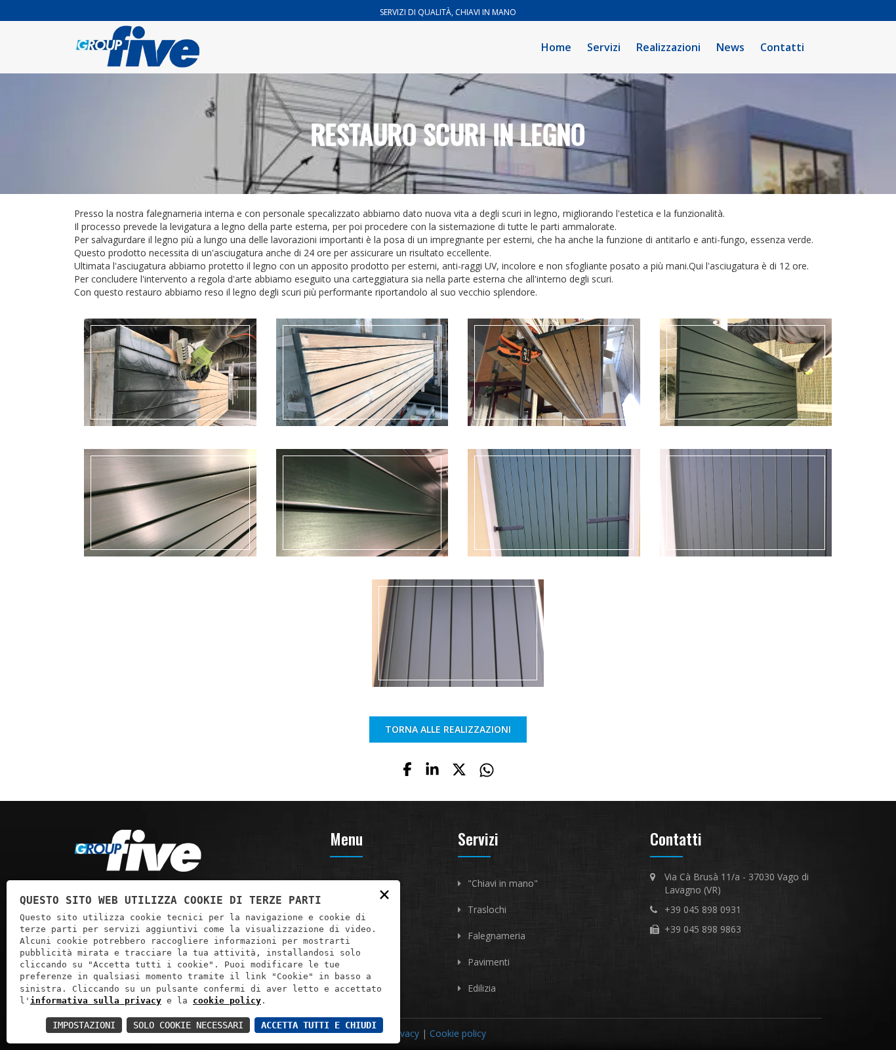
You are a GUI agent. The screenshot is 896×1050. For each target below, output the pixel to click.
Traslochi (487, 909)
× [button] (384, 893)
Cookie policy (458, 1033)
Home (556, 47)
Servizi (604, 47)
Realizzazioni (668, 47)
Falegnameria (496, 935)
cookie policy (227, 1000)
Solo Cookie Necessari (188, 1025)
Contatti (782, 47)
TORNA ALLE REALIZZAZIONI (448, 729)
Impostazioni (83, 1025)
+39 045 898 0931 (702, 909)
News (730, 47)
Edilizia (482, 988)
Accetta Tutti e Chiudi (319, 1025)
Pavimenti (489, 962)
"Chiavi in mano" (503, 883)
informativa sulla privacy (95, 1000)
